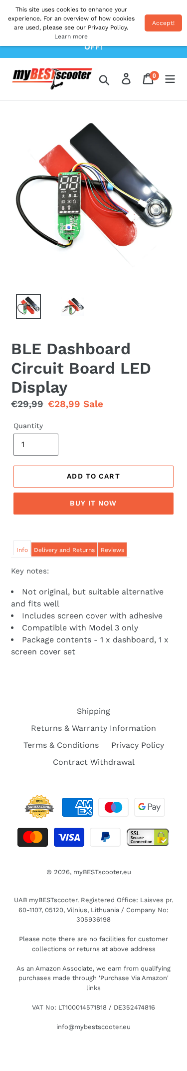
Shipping (93, 711)
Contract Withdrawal (94, 762)
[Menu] (170, 79)
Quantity (28, 426)
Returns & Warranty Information (93, 728)
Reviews (112, 549)
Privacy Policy (137, 745)
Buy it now (93, 503)
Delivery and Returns (64, 549)
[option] (23, 309)
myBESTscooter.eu (102, 872)
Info (22, 549)
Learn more (71, 36)
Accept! (163, 22)
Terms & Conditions (61, 745)
